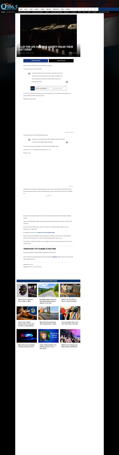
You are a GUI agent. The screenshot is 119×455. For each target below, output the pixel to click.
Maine (40, 266)
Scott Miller (23, 53)
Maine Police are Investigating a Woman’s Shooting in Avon (26, 346)
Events (42, 9)
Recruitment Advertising (56, 12)
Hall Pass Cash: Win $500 (37, 12)
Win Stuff (48, 9)
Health (37, 266)
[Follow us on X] (93, 9)
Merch (89, 12)
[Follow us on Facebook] (86, 9)
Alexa (79, 12)
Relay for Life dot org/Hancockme (46, 232)
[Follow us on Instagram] (89, 9)
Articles (30, 266)
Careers (47, 12)
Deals (84, 12)
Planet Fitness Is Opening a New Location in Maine (25, 300)
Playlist (37, 9)
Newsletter (56, 9)
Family (34, 266)
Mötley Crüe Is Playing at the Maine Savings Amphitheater (69, 346)
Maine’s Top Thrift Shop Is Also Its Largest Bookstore (69, 300)
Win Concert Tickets (11, 12)
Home (21, 9)
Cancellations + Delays (104, 12)
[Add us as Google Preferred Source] (83, 9)
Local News (73, 12)
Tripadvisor (54, 257)
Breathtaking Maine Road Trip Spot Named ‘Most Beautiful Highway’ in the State (48, 301)
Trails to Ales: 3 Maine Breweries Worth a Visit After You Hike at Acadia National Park (26, 324)
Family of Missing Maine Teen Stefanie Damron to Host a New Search (48, 346)
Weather (95, 12)
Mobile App (66, 12)
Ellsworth (31, 264)
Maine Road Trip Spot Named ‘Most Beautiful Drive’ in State (48, 323)
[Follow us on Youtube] (96, 9)
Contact (68, 9)
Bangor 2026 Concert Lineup (24, 12)
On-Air (25, 9)
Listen (31, 9)
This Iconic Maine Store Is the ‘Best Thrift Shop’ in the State (69, 323)
